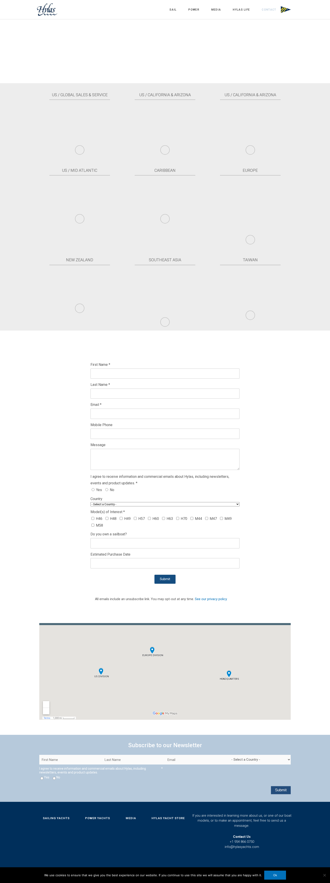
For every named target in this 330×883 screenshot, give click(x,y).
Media (216, 9)
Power (193, 9)
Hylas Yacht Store (168, 818)
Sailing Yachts (56, 818)
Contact (269, 9)
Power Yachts (97, 818)
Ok (275, 875)
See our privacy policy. (211, 599)
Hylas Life (241, 9)
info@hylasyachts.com (242, 847)
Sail (172, 9)
